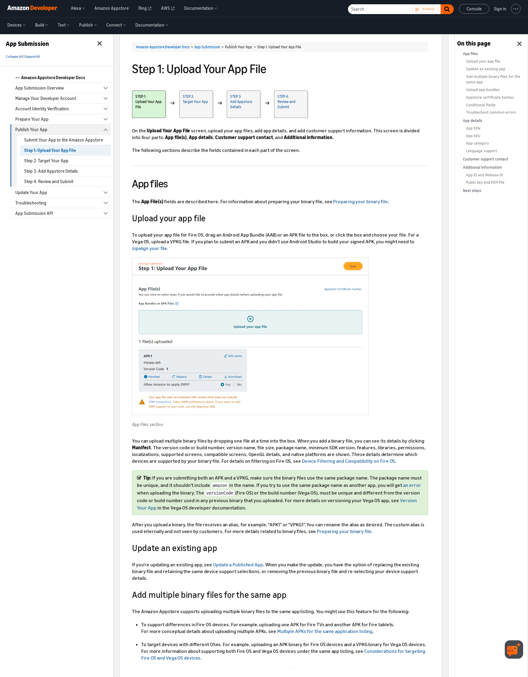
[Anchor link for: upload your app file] (210, 217)
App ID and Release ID (484, 175)
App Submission (207, 47)
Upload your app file (483, 61)
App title (473, 128)
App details (472, 120)
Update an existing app (485, 69)
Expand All (32, 56)
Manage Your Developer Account (45, 98)
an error (412, 485)
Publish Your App (31, 129)
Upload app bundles (483, 89)
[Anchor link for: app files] (173, 182)
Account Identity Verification (42, 108)
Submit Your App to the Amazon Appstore (63, 139)
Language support (481, 151)
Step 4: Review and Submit (48, 181)
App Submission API (34, 213)
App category (477, 143)
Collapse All (14, 56)
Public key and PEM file (485, 182)
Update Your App (31, 192)
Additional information (482, 167)
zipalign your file (149, 248)
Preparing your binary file (360, 201)
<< (50, 77)
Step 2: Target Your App (46, 160)
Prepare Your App (32, 119)
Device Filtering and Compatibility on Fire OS (348, 461)
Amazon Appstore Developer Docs (163, 47)
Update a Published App (238, 564)
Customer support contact (485, 159)
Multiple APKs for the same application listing (324, 631)
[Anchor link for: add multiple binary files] (291, 594)
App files (470, 53)
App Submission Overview (39, 87)
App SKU (473, 136)
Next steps (472, 190)
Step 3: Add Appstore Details (51, 171)
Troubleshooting (30, 202)
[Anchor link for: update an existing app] (221, 547)
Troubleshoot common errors (491, 112)
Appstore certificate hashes (490, 97)
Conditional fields (481, 105)
